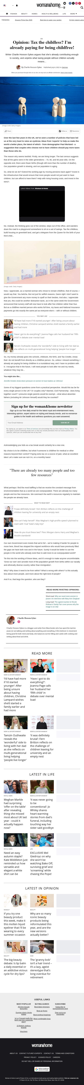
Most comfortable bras (42, 1019)
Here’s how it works (66, 72)
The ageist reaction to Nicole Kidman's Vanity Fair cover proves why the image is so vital (62, 604)
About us (14, 1053)
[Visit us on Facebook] (70, 3)
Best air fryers (42, 1011)
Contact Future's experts (30, 1053)
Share (9, 131)
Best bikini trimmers (42, 1007)
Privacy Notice (69, 429)
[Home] (7, 14)
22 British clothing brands (24, 1027)
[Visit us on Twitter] (73, 3)
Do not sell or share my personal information (42, 1061)
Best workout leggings (42, 1015)
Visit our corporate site (71, 1078)
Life (64, 14)
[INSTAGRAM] (19, 621)
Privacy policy (30, 1057)
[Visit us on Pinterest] (79, 3)
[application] (42, 204)
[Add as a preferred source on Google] (42, 1069)
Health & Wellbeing (50, 14)
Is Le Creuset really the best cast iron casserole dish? (24, 1020)
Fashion (13, 14)
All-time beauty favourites (24, 1008)
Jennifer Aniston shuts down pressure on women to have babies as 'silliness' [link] (33, 381)
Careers (56, 1057)
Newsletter (76, 131)
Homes (34, 14)
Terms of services (32, 429)
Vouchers (23, 1031)
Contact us (49, 1053)
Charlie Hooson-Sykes (33, 67)
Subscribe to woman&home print (60, 1008)
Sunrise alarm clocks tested (24, 1013)
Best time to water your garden (50, 20)
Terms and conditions (64, 1053)
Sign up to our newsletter (60, 1013)
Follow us (64, 131)
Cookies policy (44, 1057)
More (72, 14)
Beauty (24, 14)
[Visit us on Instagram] (76, 3)
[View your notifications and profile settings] (17, 5)
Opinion (65, 67)
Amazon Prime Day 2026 (23, 20)
